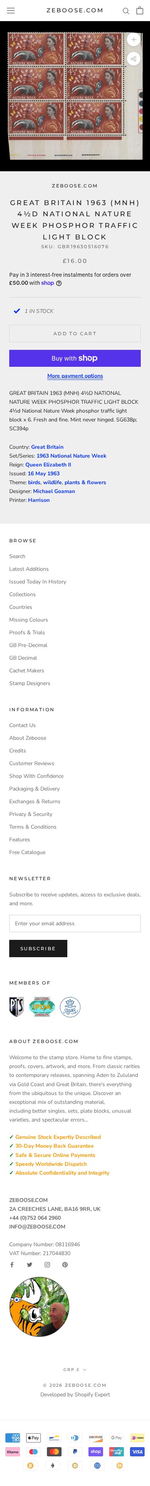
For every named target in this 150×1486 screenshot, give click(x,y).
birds (34, 482)
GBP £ (71, 1369)
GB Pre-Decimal (28, 645)
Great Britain (47, 447)
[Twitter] (29, 1264)
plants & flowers (85, 482)
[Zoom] (133, 39)
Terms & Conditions (33, 827)
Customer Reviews (31, 763)
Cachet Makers (26, 670)
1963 (53, 473)
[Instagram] (47, 1264)
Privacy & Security (30, 814)
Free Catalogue (27, 852)
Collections (22, 594)
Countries (20, 607)
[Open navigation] (11, 10)
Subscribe (38, 948)
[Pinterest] (65, 1264)
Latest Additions (29, 569)
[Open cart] (140, 10)
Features (19, 839)
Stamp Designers (29, 683)
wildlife (52, 482)
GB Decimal (23, 658)
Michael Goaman (54, 491)
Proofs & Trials (27, 632)
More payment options (75, 375)
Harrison (39, 500)
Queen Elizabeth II (48, 464)
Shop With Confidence (36, 776)
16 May (37, 473)
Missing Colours (28, 619)
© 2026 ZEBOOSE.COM (75, 1385)
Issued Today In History (37, 581)
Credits (17, 750)
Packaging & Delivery (34, 788)
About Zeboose (27, 738)
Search (17, 556)
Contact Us (22, 725)
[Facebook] (12, 1264)
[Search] (126, 10)
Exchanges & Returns (34, 801)
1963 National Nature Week (72, 456)
